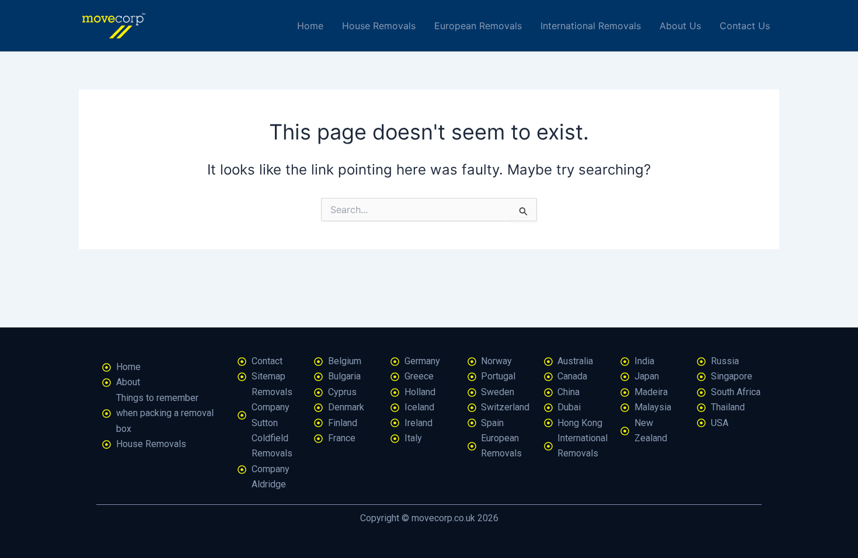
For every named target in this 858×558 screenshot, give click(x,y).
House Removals (379, 26)
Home (310, 26)
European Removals (478, 26)
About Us (680, 26)
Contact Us (745, 26)
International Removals (590, 26)
